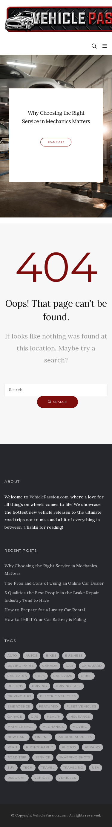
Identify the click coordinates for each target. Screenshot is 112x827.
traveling (73, 767)
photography (39, 747)
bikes (51, 655)
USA (95, 767)
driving (39, 686)
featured (48, 706)
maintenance (20, 727)
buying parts (20, 666)
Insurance (79, 717)
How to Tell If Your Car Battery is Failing (45, 619)
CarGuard (92, 666)
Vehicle (42, 778)
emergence (18, 706)
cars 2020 (62, 676)
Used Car (16, 778)
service (42, 757)
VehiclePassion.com (49, 497)
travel (48, 767)
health (54, 717)
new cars (17, 737)
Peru (12, 747)
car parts (17, 676)
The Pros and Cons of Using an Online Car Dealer (54, 583)
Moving (80, 727)
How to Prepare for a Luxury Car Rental (44, 610)
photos (69, 747)
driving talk (68, 686)
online (42, 737)
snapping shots (74, 757)
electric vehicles (58, 696)
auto (12, 655)
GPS (34, 717)
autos (31, 655)
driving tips (19, 696)
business (74, 655)
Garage (14, 717)
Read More (55, 142)
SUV (11, 767)
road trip (17, 757)
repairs (92, 747)
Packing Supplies (75, 737)
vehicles (67, 778)
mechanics (53, 727)
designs (15, 686)
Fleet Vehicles (81, 706)
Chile (86, 676)
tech (28, 767)
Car (69, 666)
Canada (49, 666)
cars (40, 676)
